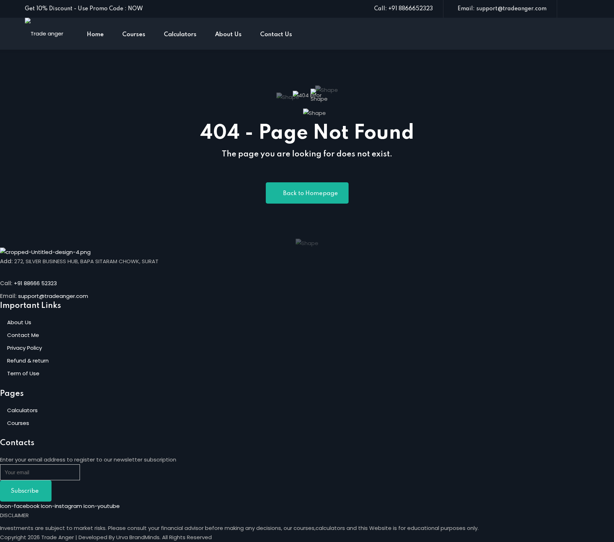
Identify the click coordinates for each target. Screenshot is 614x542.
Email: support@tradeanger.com (502, 9)
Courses (133, 35)
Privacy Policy (24, 348)
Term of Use (23, 373)
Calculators (180, 35)
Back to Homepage (310, 193)
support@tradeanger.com (53, 296)
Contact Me (23, 335)
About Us (228, 35)
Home (95, 35)
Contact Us (276, 35)
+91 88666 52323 (35, 283)
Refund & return (28, 360)
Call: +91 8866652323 (403, 9)
